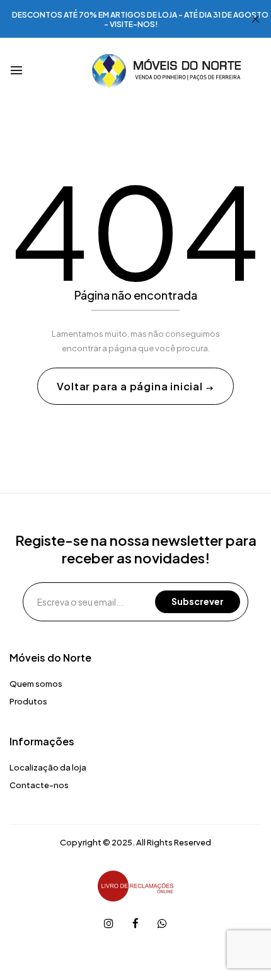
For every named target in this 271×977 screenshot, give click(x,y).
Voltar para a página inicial (131, 386)
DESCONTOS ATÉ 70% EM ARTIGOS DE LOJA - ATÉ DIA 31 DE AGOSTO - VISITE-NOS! (140, 19)
